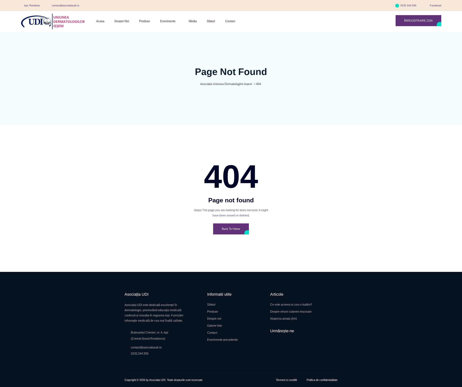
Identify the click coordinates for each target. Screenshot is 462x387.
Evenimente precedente (222, 339)
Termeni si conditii (286, 379)
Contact (230, 21)
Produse (144, 21)
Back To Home (231, 228)
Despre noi (121, 21)
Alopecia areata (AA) (283, 318)
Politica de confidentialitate (322, 379)
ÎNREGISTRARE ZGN (418, 20)
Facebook (435, 5)
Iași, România (32, 5)
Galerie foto (214, 325)
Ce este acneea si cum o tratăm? (291, 304)
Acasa (100, 21)
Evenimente (167, 21)
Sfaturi (211, 21)
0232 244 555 (408, 5)
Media (193, 21)
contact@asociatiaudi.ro (65, 5)
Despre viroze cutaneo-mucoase (291, 311)
